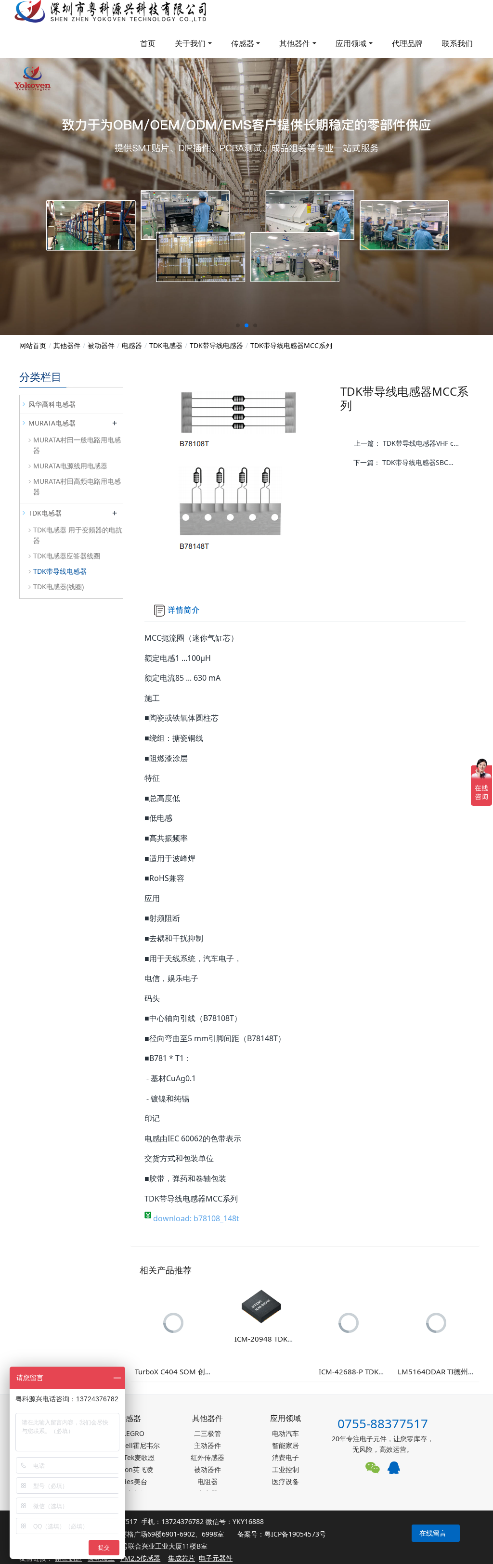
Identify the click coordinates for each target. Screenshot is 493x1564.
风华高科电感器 (52, 404)
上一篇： (410, 443)
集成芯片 (181, 1558)
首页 (148, 43)
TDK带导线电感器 (216, 345)
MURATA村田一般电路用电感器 (77, 445)
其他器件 (294, 43)
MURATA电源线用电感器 (70, 465)
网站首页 (32, 345)
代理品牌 (407, 43)
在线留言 (432, 1533)
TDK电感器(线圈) (58, 586)
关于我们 (190, 43)
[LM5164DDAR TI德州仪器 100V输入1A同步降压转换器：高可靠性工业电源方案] (436, 1322)
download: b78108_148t (195, 1218)
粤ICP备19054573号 (295, 1533)
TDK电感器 (165, 345)
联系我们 (457, 43)
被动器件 (101, 345)
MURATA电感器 (52, 422)
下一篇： (407, 462)
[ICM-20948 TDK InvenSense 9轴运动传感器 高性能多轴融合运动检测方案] (261, 1305)
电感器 (132, 345)
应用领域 (351, 43)
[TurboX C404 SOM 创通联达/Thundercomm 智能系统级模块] (174, 1322)
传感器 (242, 43)
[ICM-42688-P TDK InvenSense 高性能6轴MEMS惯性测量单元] (349, 1322)
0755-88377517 (382, 1423)
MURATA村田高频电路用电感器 (77, 486)
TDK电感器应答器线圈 (66, 555)
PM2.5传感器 (140, 1558)
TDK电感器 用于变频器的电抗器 (77, 535)
